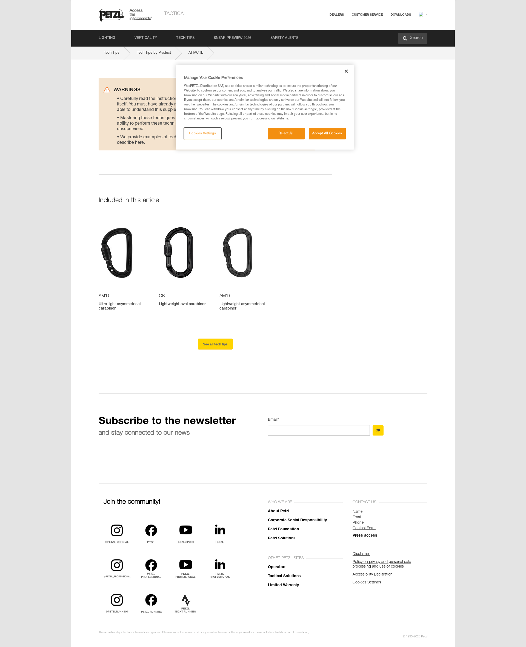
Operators (277, 567)
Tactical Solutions (284, 576)
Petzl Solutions (282, 538)
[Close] (346, 71)
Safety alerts (284, 38)
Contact (345, 35)
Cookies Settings (202, 133)
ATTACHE (195, 53)
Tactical (175, 14)
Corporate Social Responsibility (297, 520)
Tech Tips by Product (154, 53)
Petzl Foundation (283, 529)
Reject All (286, 133)
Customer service (367, 14)
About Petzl (278, 511)
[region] (265, 107)
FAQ (343, 28)
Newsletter (348, 43)
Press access (365, 536)
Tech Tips (185, 38)
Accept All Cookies (327, 133)
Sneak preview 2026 (232, 38)
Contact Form (364, 528)
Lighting (107, 38)
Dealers (337, 14)
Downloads (401, 14)
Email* (273, 420)
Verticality (146, 38)
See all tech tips (215, 344)
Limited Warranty (283, 585)
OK (378, 430)
